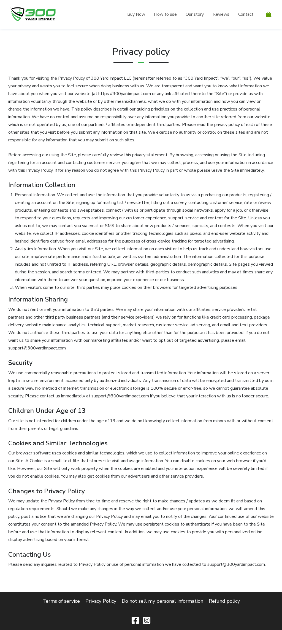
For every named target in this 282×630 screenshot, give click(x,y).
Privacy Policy (100, 601)
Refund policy (224, 601)
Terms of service (61, 601)
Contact (245, 14)
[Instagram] (147, 620)
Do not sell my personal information (162, 601)
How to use (165, 14)
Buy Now (136, 14)
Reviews (221, 14)
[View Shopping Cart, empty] (268, 14)
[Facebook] (135, 620)
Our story (195, 14)
